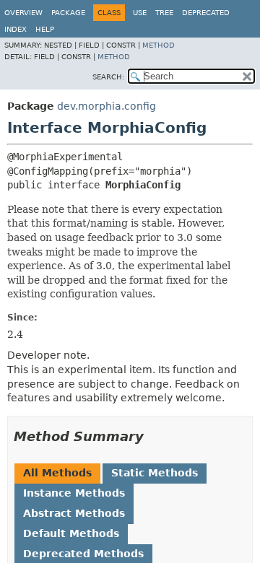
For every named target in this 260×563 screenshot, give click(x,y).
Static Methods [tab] (154, 473)
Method (158, 45)
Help (44, 29)
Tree (164, 13)
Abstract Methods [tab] (74, 513)
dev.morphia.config (106, 106)
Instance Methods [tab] (74, 493)
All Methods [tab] (57, 473)
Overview (23, 13)
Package (68, 13)
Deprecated (206, 13)
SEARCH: (108, 77)
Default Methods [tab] (71, 533)
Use (140, 13)
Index (15, 29)
